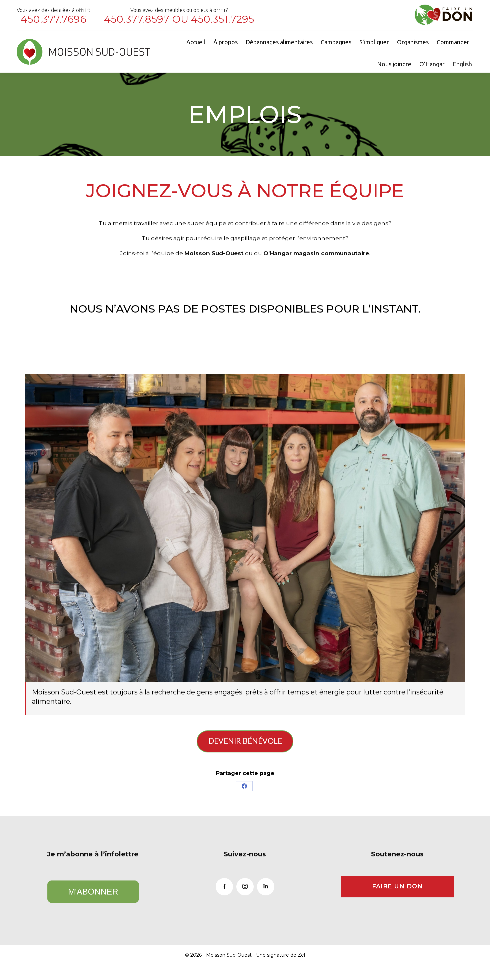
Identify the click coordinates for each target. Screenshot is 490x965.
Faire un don (397, 886)
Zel (301, 955)
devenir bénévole (245, 741)
